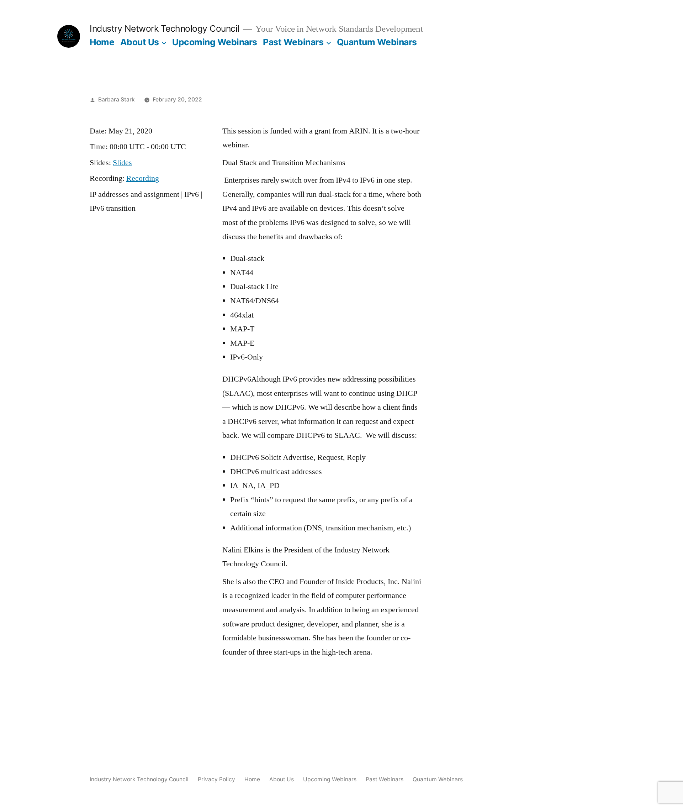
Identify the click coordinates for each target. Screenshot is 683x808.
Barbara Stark (116, 99)
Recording (142, 178)
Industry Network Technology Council (164, 28)
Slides (122, 163)
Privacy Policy (216, 779)
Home (102, 42)
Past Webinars (293, 42)
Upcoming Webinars (214, 42)
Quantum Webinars (377, 42)
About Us (139, 42)
